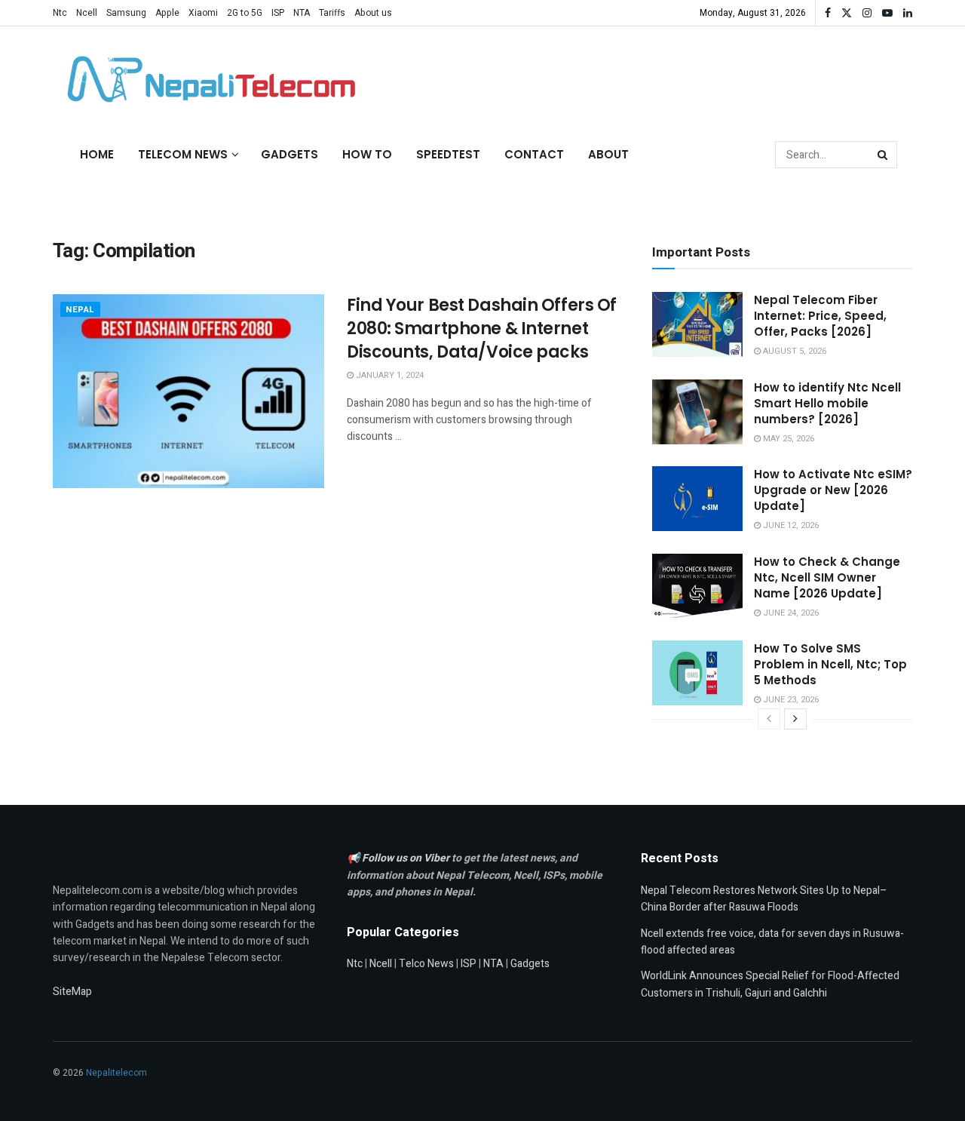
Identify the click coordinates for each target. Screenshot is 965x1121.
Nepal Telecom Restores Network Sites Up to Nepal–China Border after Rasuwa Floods (764, 899)
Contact (534, 154)
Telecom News (183, 154)
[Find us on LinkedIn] (907, 13)
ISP (277, 13)
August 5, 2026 (793, 351)
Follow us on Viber (407, 858)
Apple (167, 13)
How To (367, 154)
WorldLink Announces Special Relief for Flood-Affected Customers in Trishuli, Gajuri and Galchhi (770, 984)
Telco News (426, 964)
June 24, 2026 (790, 613)
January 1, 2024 (389, 375)
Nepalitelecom (116, 1073)
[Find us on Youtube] (887, 13)
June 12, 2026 (790, 525)
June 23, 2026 (790, 699)
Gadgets (289, 154)
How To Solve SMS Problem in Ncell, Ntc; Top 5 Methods (830, 664)
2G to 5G (244, 13)
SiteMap (72, 992)
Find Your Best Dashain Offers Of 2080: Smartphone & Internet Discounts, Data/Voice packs (482, 328)
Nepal (80, 309)
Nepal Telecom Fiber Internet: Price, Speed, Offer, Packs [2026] (820, 315)
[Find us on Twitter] (846, 13)
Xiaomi (203, 13)
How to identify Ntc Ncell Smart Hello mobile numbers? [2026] (827, 403)
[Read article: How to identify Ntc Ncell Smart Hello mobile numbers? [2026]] (697, 411)
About (608, 154)
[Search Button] (883, 154)
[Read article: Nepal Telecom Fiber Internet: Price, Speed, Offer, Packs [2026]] (697, 324)
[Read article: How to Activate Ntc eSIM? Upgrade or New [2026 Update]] (697, 498)
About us (373, 13)
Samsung (126, 13)
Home (97, 154)
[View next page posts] (795, 718)
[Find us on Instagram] (867, 13)
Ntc (60, 13)
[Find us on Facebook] (828, 13)
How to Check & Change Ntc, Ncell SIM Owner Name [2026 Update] (827, 577)
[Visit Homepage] (207, 79)
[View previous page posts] (769, 718)
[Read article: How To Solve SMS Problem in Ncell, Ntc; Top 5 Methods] (697, 672)
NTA (301, 13)
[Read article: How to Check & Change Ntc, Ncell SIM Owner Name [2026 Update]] (697, 586)
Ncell (86, 13)
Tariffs (332, 13)
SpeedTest (448, 154)
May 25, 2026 (787, 438)
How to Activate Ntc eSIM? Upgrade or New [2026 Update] (833, 490)
